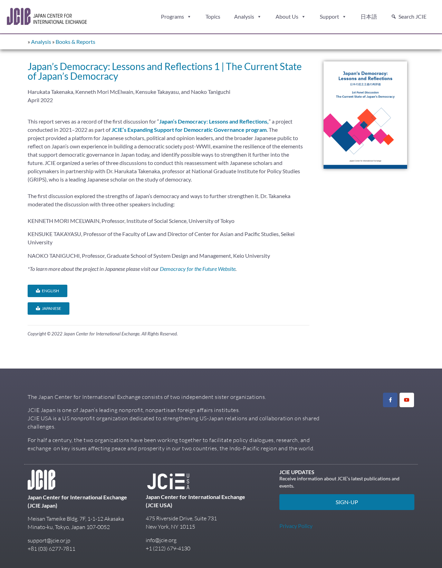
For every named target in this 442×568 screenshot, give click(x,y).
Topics (212, 16)
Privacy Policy (296, 525)
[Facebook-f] (390, 400)
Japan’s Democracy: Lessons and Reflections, (214, 121)
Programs (172, 16)
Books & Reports (75, 41)
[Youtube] (407, 400)
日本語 (369, 16)
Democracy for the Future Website (198, 268)
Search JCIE (412, 16)
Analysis (244, 16)
